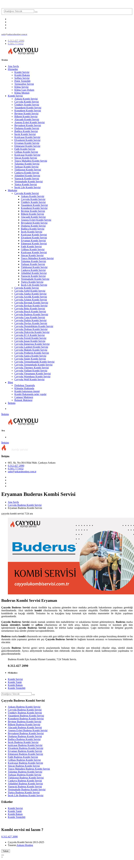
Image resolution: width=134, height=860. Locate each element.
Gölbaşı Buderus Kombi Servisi (24, 760)
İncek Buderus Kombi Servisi (23, 742)
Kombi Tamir (15, 682)
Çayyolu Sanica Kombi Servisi (30, 355)
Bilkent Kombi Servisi (25, 116)
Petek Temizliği (22, 81)
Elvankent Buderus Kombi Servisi (25, 748)
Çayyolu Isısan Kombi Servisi (29, 341)
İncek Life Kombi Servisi (27, 187)
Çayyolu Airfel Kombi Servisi (29, 290)
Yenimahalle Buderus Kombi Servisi (26, 789)
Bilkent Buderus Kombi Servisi (24, 724)
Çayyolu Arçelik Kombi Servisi (30, 296)
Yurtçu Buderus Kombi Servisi (24, 792)
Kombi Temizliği (16, 688)
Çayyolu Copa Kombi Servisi (29, 317)
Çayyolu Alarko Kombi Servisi (30, 293)
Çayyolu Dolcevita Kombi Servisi (31, 332)
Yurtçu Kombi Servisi (25, 184)
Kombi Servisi (21, 72)
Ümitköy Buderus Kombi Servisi (25, 712)
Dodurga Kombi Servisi (26, 128)
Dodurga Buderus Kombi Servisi (25, 736)
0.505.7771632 (16, 468)
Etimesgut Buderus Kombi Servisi (25, 754)
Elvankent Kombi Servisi (27, 140)
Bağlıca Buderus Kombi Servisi (24, 739)
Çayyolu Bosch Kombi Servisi (30, 311)
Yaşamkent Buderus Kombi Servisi (26, 715)
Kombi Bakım (15, 685)
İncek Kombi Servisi (25, 134)
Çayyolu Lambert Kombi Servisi (31, 347)
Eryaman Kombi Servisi (26, 143)
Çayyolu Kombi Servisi (26, 101)
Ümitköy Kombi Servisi (26, 104)
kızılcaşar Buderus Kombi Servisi (25, 745)
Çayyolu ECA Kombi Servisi (29, 335)
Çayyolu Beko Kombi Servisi (29, 308)
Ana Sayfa (13, 66)
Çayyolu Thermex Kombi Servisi (31, 367)
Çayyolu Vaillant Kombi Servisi (30, 370)
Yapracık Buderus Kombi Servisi (25, 786)
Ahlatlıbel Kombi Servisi (27, 175)
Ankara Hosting (25, 845)
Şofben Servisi (21, 78)
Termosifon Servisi (24, 84)
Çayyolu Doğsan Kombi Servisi (30, 329)
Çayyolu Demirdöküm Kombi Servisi (33, 326)
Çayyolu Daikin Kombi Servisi (30, 320)
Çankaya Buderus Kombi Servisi (25, 780)
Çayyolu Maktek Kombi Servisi (30, 349)
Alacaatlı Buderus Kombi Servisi (25, 727)
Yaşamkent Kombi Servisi (27, 107)
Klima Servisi (21, 87)
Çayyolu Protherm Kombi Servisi (31, 352)
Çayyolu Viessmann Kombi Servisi (32, 373)
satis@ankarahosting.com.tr (22, 471)
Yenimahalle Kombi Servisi (28, 181)
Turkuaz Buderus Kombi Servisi (24, 774)
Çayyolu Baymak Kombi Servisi (31, 302)
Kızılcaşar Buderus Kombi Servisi (25, 763)
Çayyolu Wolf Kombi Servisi (29, 379)
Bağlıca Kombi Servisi (26, 131)
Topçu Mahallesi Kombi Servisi (30, 160)
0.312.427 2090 (16, 465)
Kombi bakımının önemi (27, 391)
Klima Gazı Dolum (24, 89)
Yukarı (6, 851)
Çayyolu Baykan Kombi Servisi (30, 305)
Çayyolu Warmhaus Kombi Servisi (32, 376)
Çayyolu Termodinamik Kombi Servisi (34, 361)
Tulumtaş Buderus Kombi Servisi (25, 771)
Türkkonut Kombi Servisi (27, 169)
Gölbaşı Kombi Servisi (26, 152)
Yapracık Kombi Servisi (26, 178)
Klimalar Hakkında (24, 388)
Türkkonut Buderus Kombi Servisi (26, 777)
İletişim (11, 403)
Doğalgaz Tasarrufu (24, 385)
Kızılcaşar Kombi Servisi (27, 137)
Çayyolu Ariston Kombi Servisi (30, 299)
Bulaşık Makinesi (23, 400)
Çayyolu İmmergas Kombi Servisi (32, 344)
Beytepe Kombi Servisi (26, 113)
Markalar (12, 190)
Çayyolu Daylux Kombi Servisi (30, 323)
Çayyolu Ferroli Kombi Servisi (30, 338)
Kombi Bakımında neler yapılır (30, 394)
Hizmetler (13, 69)
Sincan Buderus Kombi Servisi (24, 765)
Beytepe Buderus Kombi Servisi (24, 721)
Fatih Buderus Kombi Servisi (23, 757)
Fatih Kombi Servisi (24, 149)
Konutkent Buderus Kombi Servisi (26, 718)
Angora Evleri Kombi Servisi (29, 122)
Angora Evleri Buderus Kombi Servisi (27, 730)
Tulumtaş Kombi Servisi (26, 163)
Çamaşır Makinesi (23, 397)
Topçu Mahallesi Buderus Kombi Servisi (29, 768)
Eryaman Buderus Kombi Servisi (25, 751)
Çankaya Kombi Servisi (26, 172)
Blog (10, 382)
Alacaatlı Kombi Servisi (26, 119)
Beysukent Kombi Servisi (27, 125)
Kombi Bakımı (22, 75)
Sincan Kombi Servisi (25, 157)
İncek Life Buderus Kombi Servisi (25, 795)
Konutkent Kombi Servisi (27, 110)
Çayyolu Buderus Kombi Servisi (31, 314)
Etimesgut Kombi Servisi (27, 146)
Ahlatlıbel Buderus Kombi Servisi (25, 783)
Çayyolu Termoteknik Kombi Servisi (33, 364)
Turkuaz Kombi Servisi (26, 166)
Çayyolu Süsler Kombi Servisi (30, 358)
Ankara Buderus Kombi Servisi (24, 706)
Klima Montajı (21, 92)
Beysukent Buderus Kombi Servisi (26, 733)
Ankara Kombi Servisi (26, 98)
